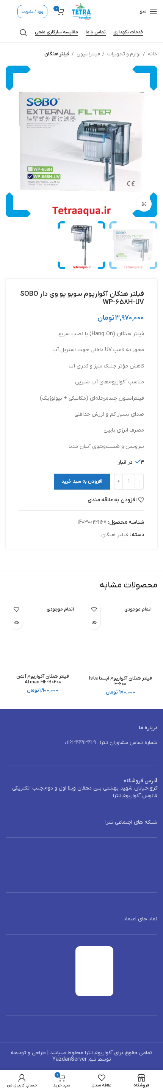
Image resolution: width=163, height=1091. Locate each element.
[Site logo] (81, 11)
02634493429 (80, 742)
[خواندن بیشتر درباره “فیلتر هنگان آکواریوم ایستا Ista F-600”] (93, 622)
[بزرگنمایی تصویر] (144, 204)
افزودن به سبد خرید (81, 481)
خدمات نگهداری (128, 32)
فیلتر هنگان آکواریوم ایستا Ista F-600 (120, 681)
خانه (152, 54)
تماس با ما (96, 32)
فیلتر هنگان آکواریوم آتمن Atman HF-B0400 (42, 679)
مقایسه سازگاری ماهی (56, 32)
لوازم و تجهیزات (123, 54)
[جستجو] (23, 32)
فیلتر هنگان (56, 54)
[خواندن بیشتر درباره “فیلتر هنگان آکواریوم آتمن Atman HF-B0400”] (16, 622)
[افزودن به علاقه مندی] (93, 609)
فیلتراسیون (87, 54)
